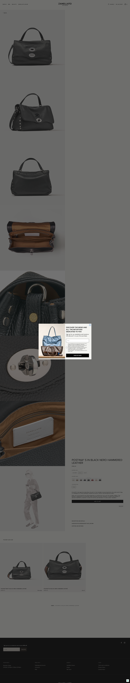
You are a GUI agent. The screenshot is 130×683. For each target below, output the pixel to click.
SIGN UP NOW (77, 355)
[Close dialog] (90, 325)
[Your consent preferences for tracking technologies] (127, 680)
